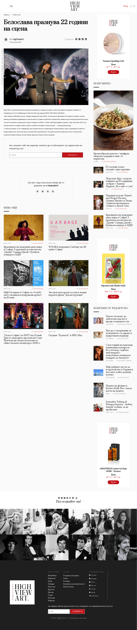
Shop (125, 6)
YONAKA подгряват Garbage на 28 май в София (67, 248)
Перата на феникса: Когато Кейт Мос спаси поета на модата (119, 388)
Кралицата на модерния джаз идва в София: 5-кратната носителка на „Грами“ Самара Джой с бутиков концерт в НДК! (23, 251)
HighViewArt (18, 39)
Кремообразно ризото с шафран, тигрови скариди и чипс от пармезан (112, 156)
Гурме (96, 161)
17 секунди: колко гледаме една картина (118, 168)
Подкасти (51, 578)
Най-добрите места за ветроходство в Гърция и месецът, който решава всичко (119, 371)
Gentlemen (110, 377)
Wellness (109, 324)
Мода (108, 393)
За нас (65, 578)
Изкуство (17, 15)
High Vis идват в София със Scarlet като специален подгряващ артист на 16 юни (23, 295)
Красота (109, 208)
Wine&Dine (52, 576)
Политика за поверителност (74, 584)
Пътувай (51, 598)
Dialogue (51, 584)
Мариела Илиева (110, 161)
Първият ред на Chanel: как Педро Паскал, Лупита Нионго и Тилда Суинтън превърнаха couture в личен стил (119, 200)
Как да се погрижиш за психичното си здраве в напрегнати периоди (119, 333)
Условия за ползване (71, 576)
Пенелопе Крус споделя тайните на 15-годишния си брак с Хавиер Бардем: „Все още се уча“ (119, 182)
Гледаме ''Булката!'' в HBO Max (65, 335)
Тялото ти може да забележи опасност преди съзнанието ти (117, 319)
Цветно (51, 592)
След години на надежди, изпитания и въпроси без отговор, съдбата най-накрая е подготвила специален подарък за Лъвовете (119, 351)
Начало (7, 15)
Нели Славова (120, 393)
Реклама (66, 581)
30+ (107, 189)
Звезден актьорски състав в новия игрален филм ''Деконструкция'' (67, 293)
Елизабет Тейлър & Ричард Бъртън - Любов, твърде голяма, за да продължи (119, 405)
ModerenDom (68, 587)
